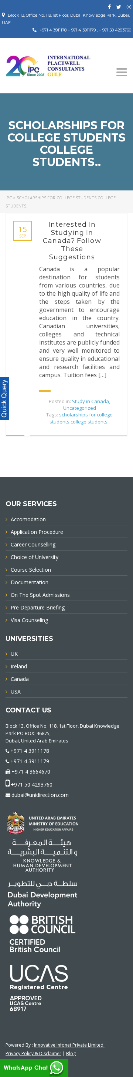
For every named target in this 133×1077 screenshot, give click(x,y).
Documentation (29, 582)
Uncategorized (79, 408)
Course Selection (31, 569)
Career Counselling (33, 544)
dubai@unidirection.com (40, 794)
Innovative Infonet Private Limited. (69, 1045)
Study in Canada (90, 401)
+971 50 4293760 (31, 784)
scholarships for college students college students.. (81, 418)
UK (14, 653)
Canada (20, 678)
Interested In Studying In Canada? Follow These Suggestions (72, 240)
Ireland (19, 666)
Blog (71, 1053)
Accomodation (28, 519)
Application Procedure (37, 531)
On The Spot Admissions (40, 594)
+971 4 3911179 (29, 761)
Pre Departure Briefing (38, 607)
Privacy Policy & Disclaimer (33, 1053)
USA (16, 691)
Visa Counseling (29, 620)
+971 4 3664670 (30, 771)
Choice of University (34, 557)
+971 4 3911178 (29, 750)
